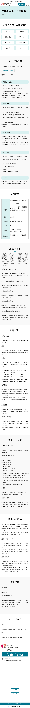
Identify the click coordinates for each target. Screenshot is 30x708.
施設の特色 (8, 37)
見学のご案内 (21, 42)
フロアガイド (21, 48)
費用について (8, 42)
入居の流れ (22, 37)
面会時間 (8, 48)
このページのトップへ (16, 704)
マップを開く (15, 689)
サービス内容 (8, 31)
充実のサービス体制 (8, 70)
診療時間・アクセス (16, 706)
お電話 (22, 4)
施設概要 (22, 31)
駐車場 (15, 693)
